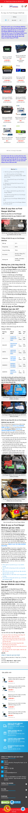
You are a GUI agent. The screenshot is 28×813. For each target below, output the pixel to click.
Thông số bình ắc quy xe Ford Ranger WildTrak (14, 180)
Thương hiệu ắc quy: (7, 44)
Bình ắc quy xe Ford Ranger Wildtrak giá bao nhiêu (14, 199)
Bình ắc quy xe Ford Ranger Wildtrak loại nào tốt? (14, 187)
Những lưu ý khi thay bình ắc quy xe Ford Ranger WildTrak (13, 184)
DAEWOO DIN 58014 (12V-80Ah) (13, 365)
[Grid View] (6, 20)
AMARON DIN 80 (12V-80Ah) (13, 372)
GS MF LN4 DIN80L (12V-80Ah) (13, 338)
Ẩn (16, 169)
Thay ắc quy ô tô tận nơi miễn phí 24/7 (15, 1)
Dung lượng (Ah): (8, 52)
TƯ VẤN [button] (3, 789)
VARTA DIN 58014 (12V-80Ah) (13, 352)
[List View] (8, 20)
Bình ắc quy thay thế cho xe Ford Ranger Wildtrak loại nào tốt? (14, 195)
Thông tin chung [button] (7, 783)
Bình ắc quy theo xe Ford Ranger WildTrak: (13, 171)
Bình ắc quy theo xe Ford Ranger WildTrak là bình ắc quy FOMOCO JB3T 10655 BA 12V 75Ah (15, 175)
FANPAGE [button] (4, 796)
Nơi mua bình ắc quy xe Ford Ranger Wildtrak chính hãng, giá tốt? (14, 203)
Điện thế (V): (7, 49)
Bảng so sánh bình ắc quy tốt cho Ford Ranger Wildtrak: (14, 191)
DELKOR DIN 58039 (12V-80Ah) (13, 345)
